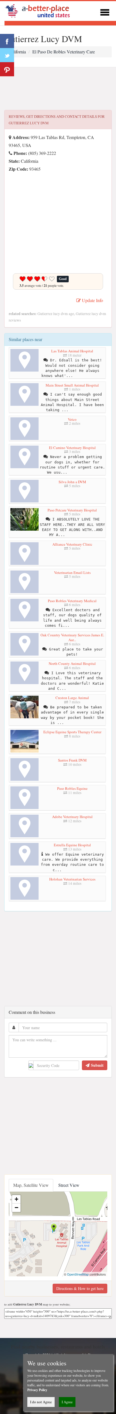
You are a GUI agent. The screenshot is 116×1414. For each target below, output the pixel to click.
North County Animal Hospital (72, 663)
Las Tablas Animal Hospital (72, 351)
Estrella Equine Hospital (72, 844)
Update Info (92, 300)
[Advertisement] (58, 89)
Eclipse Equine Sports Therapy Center (72, 731)
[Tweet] (7, 55)
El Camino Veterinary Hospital (72, 447)
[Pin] (7, 69)
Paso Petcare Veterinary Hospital (72, 510)
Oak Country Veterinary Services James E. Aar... (72, 637)
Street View (68, 1185)
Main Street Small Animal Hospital (72, 385)
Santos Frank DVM (72, 760)
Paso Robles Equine (72, 788)
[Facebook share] (7, 41)
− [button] (16, 1207)
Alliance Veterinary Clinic (72, 544)
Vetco (72, 419)
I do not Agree (41, 1401)
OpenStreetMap (78, 1274)
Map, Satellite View (31, 1185)
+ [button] (16, 1199)
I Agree (67, 1401)
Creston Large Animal (72, 697)
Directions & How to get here (80, 1288)
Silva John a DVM (72, 481)
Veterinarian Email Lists (72, 572)
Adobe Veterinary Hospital (72, 816)
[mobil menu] (105, 11)
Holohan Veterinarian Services (72, 879)
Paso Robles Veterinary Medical (72, 600)
